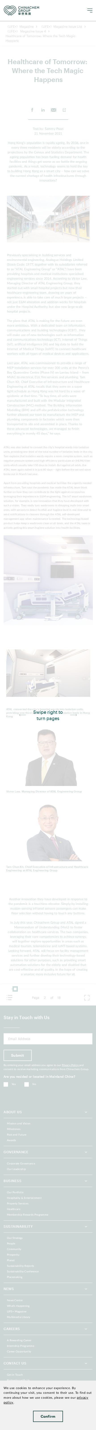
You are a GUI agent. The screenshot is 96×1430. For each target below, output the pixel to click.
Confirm (48, 1416)
